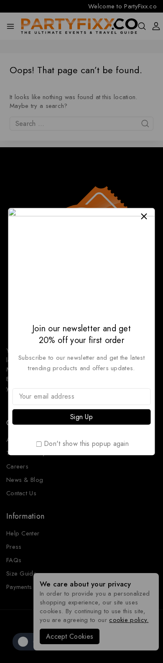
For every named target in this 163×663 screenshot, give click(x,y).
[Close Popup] (144, 216)
